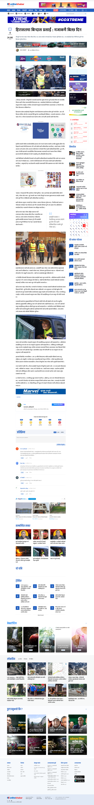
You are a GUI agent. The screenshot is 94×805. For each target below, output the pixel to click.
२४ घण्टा (20, 659)
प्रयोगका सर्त (76, 767)
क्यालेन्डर (73, 214)
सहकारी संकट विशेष (65, 765)
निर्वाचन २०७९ (63, 776)
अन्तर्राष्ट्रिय (9, 780)
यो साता (25, 659)
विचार (36, 10)
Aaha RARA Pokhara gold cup (39, 774)
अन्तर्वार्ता (8, 772)
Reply (22, 458)
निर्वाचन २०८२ (63, 778)
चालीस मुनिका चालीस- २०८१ (53, 781)
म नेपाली (22, 478)
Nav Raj (22, 463)
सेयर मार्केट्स (63, 10)
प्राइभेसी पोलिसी (77, 772)
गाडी (35, 13)
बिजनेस (18, 10)
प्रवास (8, 778)
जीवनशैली (24, 10)
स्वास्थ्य (72, 10)
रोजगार (22, 769)
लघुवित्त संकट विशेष (65, 767)
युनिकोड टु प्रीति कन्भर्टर (52, 790)
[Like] (26, 458)
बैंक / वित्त (22, 772)
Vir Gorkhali (23, 449)
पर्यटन (22, 767)
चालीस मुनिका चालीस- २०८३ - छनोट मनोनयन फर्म (53, 776)
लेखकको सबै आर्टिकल (58, 404)
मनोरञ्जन (31, 10)
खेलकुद (40, 10)
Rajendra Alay (24, 488)
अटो (21, 774)
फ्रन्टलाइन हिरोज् (51, 785)
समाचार (13, 10)
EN (76, 10)
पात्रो (56, 10)
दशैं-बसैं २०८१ (63, 784)
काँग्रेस (47, 13)
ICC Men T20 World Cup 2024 (39, 768)
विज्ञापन (75, 769)
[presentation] (62, 499)
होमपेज (8, 10)
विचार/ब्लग (9, 767)
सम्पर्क (75, 774)
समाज (8, 765)
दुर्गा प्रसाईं (18, 397)
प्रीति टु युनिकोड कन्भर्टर (52, 787)
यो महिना (31, 659)
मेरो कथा (49, 783)
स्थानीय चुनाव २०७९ (65, 774)
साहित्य (8, 769)
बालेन (41, 13)
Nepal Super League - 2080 (39, 777)
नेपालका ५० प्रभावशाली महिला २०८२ (52, 766)
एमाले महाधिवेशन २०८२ (65, 780)
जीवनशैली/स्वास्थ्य (10, 776)
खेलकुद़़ (8, 774)
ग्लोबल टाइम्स (20, 13)
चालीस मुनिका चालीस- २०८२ (53, 779)
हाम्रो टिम (76, 765)
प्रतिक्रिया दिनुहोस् (61, 445)
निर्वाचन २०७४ (64, 772)
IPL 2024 (36, 771)
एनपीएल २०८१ (37, 765)
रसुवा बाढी (12, 13)
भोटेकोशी (28, 13)
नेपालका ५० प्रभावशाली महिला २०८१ (52, 769)
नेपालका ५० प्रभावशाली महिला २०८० (52, 773)
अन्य (45, 10)
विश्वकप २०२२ (63, 782)
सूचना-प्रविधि (23, 776)
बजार (22, 765)
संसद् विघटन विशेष (64, 769)
